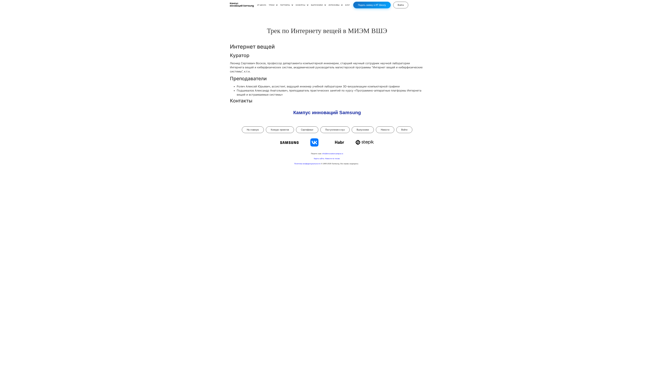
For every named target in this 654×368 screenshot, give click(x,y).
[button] (273, 5)
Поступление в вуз (335, 129)
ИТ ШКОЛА (261, 5)
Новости (385, 129)
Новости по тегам (332, 158)
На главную (253, 129)
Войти (404, 129)
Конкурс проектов (280, 129)
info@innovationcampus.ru (332, 154)
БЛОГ (347, 5)
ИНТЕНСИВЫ (334, 5)
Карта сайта (319, 158)
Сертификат (307, 129)
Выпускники (363, 129)
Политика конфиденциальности (307, 164)
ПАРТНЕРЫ (285, 5)
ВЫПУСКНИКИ (317, 5)
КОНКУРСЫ (300, 5)
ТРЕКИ (271, 5)
